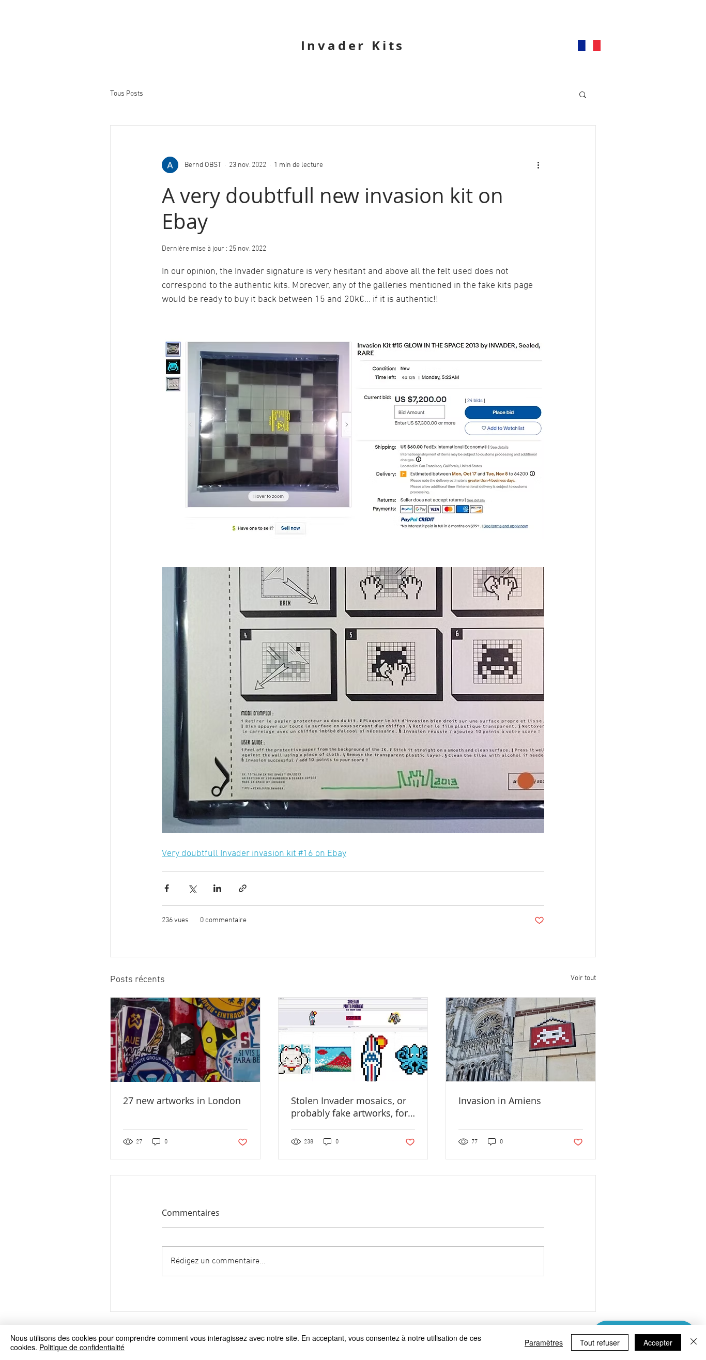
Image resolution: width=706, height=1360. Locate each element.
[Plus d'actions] (538, 165)
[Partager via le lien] (243, 888)
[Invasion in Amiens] (520, 1039)
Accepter (657, 1342)
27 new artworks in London (182, 1100)
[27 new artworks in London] (185, 1039)
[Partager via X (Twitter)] (192, 888)
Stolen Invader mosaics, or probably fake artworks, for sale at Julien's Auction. (349, 1106)
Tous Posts (126, 93)
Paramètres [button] (544, 1342)
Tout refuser (600, 1342)
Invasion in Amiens (499, 1100)
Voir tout (583, 978)
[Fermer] (693, 1342)
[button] (583, 94)
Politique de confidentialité (82, 1347)
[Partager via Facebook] (167, 888)
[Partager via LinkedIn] (217, 888)
